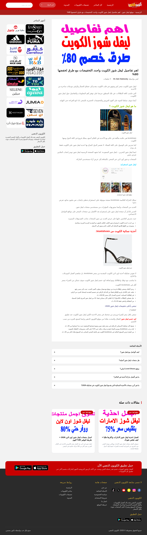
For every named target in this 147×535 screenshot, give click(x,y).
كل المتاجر (98, 5)
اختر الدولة (47, 5)
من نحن (104, 488)
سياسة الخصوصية (100, 494)
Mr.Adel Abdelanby (120, 79)
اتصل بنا (104, 501)
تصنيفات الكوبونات (81, 5)
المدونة (66, 5)
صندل (103, 289)
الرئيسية (110, 5)
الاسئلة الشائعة (101, 491)
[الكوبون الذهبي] (135, 5)
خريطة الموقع (102, 505)
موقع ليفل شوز (128, 12)
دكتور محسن (10, 530)
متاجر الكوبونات (66, 491)
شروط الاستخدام (101, 498)
